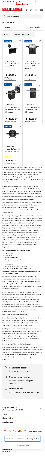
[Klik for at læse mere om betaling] (22, 431)
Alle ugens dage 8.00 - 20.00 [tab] (12, 408)
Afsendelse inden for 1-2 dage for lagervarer (21, 382)
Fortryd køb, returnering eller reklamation (24, 392)
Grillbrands (8, 27)
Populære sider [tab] (8, 422)
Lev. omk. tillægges (10, 80)
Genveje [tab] (5, 414)
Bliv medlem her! (22, 4)
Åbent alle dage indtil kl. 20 (18, 371)
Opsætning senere (22, 445)
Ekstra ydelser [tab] (7, 418)
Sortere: (17, 35)
